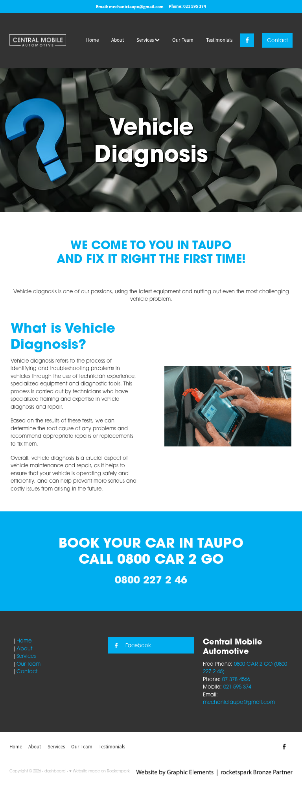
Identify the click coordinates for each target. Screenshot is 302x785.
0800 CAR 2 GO (170, 559)
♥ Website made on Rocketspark (99, 770)
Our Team (182, 40)
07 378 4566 (236, 679)
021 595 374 (237, 686)
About (117, 40)
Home (92, 40)
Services (145, 40)
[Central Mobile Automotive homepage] (37, 40)
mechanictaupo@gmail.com (136, 6)
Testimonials (219, 40)
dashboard (55, 770)
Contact (277, 40)
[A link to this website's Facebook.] (247, 40)
